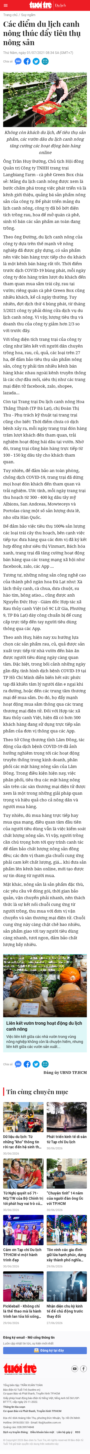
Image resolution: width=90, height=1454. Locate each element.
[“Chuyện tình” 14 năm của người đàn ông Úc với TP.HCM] (67, 1174)
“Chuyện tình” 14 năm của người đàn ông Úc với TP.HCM (65, 1198)
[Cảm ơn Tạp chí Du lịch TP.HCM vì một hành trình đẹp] (23, 1230)
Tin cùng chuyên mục (37, 1091)
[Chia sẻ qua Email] (45, 61)
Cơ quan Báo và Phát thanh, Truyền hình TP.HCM (32, 1411)
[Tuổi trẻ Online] (41, 5)
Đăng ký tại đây (52, 1350)
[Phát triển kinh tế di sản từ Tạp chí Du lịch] (67, 1117)
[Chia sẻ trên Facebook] (27, 61)
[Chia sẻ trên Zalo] (18, 61)
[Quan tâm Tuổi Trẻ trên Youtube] (74, 1368)
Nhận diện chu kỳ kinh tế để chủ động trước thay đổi (65, 1311)
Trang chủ (10, 15)
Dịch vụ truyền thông (15, 1432)
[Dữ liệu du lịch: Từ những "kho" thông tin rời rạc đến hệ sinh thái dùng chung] (23, 1117)
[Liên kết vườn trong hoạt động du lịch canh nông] (45, 986)
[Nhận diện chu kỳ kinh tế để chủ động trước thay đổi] (67, 1286)
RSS (77, 1432)
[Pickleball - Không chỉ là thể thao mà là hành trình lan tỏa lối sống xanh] (23, 1286)
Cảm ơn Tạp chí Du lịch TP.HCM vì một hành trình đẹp (22, 1255)
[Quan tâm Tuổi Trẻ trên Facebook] (83, 1368)
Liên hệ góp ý (64, 1432)
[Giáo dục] (60, 5)
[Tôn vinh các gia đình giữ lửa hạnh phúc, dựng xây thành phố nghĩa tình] (67, 1230)
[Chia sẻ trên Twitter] (36, 61)
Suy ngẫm (28, 15)
